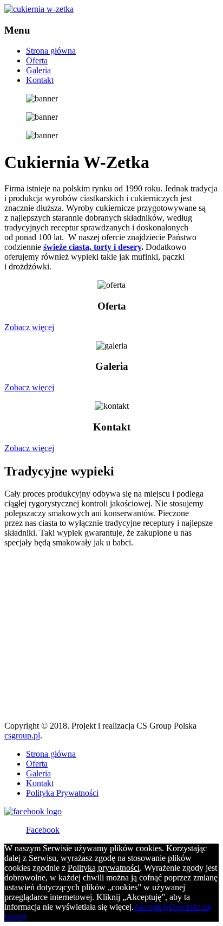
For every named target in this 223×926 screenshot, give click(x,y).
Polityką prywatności (104, 867)
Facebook (43, 829)
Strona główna (51, 50)
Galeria (38, 70)
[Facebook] (33, 811)
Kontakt (40, 80)
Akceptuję (151, 906)
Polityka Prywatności (62, 793)
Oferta (37, 60)
